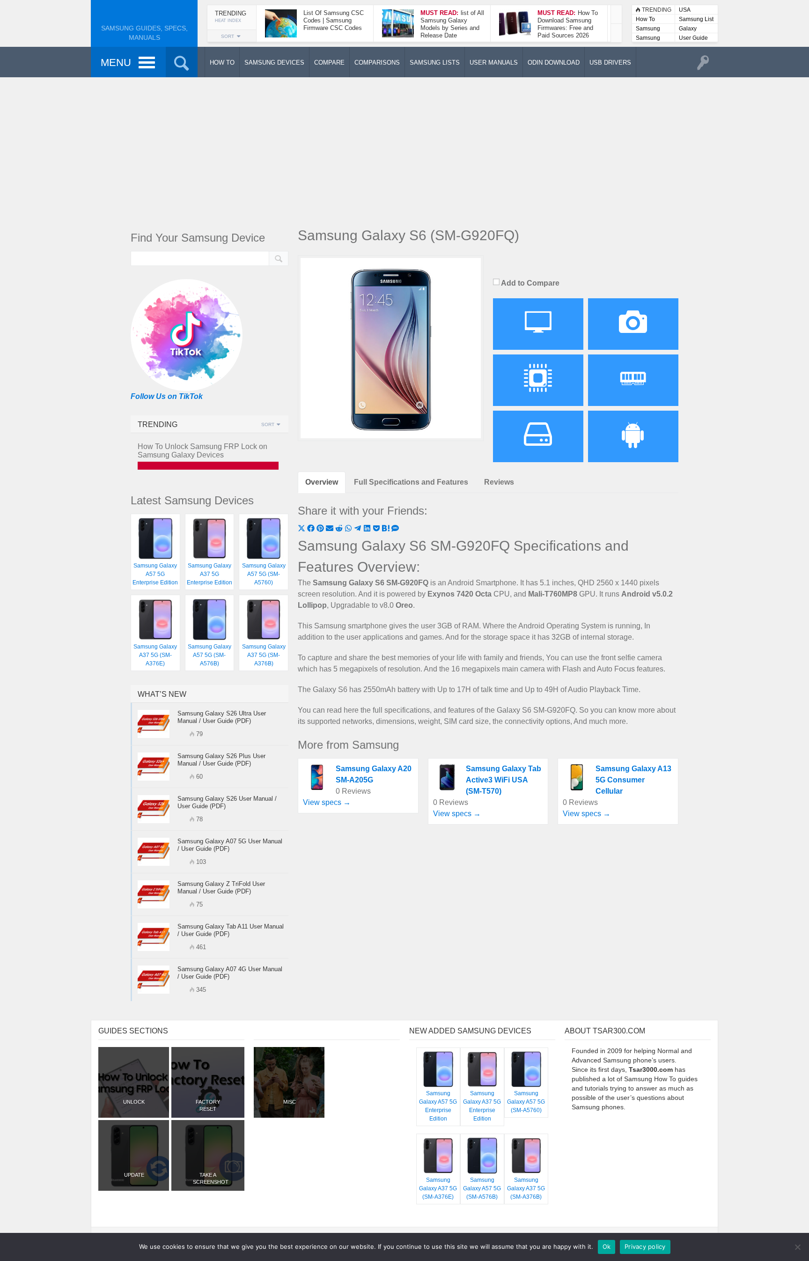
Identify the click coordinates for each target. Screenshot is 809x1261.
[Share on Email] (330, 529)
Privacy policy (645, 1246)
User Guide (693, 38)
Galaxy (688, 28)
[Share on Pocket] (377, 529)
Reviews (499, 482)
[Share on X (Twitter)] (302, 529)
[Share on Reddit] (340, 529)
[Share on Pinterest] (321, 529)
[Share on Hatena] (386, 529)
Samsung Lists (648, 29)
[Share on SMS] (395, 529)
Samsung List (696, 19)
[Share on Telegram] (358, 529)
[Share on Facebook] (311, 529)
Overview (321, 482)
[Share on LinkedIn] (368, 529)
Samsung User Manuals (648, 39)
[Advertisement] (404, 149)
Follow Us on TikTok (167, 396)
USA (685, 10)
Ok (607, 1246)
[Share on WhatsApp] (349, 529)
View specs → (327, 802)
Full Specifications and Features (411, 482)
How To (645, 19)
